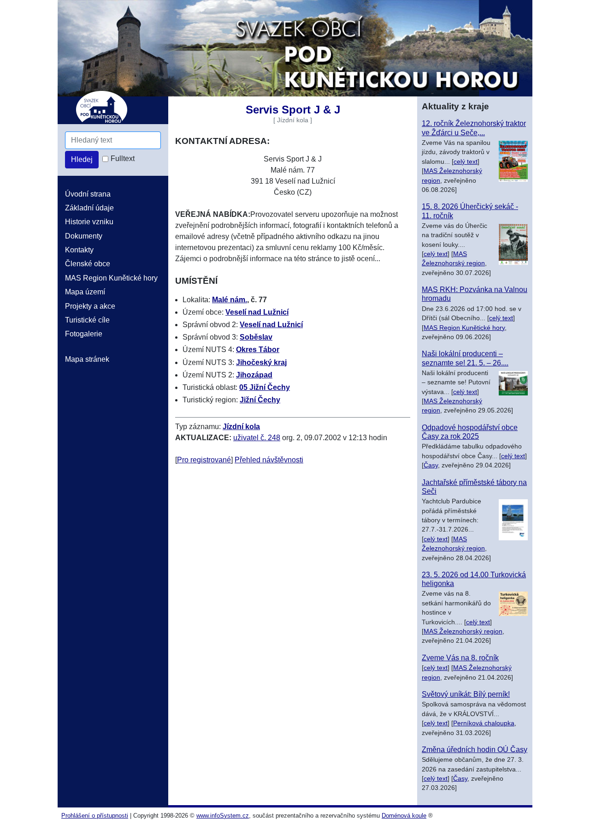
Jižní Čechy (260, 400)
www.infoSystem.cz (222, 815)
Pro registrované (204, 460)
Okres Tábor (257, 349)
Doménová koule (404, 815)
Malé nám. (229, 300)
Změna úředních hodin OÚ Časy (474, 749)
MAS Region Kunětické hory (464, 327)
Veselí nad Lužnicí (257, 312)
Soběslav (256, 337)
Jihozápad (254, 375)
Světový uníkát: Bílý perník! (466, 694)
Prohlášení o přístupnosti (94, 815)
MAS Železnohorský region (463, 631)
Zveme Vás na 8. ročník (460, 658)
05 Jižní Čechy (264, 387)
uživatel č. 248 (256, 438)
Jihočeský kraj (261, 362)
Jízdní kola (241, 426)
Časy (431, 465)
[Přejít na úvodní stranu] (295, 48)
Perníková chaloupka (483, 723)
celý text (466, 161)
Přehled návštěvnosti (269, 460)
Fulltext (123, 158)
